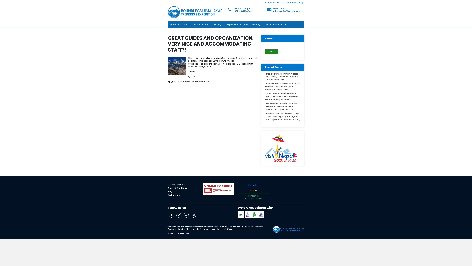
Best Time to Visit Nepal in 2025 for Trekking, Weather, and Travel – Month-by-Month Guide (282, 86)
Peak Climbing (252, 24)
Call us (253, 190)
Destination (199, 24)
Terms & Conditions (177, 188)
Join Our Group (178, 24)
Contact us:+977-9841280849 (253, 197)
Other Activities (275, 24)
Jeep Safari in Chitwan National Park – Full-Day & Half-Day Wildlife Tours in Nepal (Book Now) (281, 96)
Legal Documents (176, 184)
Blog (301, 2)
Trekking (216, 24)
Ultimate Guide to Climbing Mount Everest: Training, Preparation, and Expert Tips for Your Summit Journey (282, 116)
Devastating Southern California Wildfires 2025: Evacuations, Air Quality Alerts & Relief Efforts (281, 106)
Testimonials (292, 2)
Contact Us (278, 2)
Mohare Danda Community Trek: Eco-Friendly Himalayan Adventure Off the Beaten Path (282, 76)
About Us (267, 2)
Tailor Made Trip (253, 185)
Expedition (233, 24)
